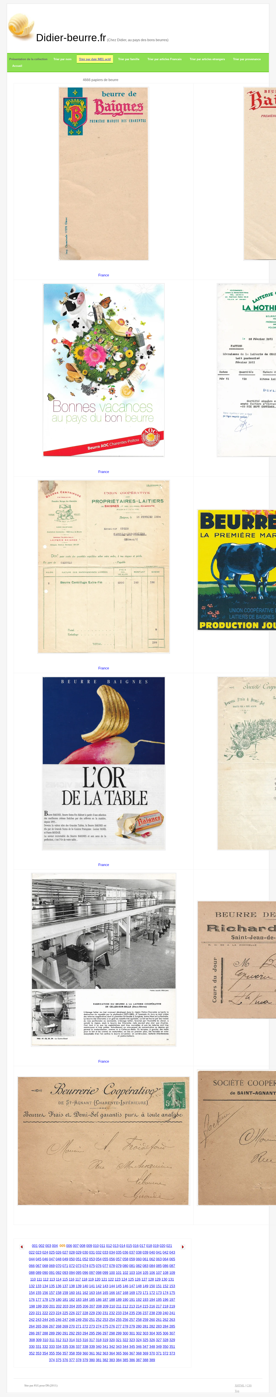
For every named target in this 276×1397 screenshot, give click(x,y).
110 (33, 1279)
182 (72, 1299)
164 (99, 1293)
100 (112, 1273)
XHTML (240, 1385)
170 (139, 1293)
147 (132, 1286)
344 (125, 1346)
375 (58, 1360)
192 (139, 1299)
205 (79, 1306)
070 (58, 1266)
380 (92, 1360)
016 (136, 1246)
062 (152, 1259)
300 (125, 1333)
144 (112, 1286)
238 (152, 1313)
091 (52, 1273)
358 (72, 1353)
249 (79, 1320)
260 (152, 1320)
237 (145, 1313)
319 (105, 1340)
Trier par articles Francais (164, 59)
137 (65, 1286)
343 (119, 1346)
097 (92, 1273)
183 (79, 1299)
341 (105, 1346)
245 (52, 1320)
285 (172, 1326)
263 (172, 1320)
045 (38, 1259)
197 (172, 1299)
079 (119, 1266)
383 (112, 1360)
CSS (249, 1385)
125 (131, 1279)
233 (119, 1313)
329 (172, 1340)
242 (32, 1320)
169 (132, 1293)
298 (112, 1333)
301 (132, 1333)
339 (92, 1346)
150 (152, 1286)
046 (45, 1259)
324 (139, 1340)
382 (105, 1360)
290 (58, 1333)
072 (72, 1266)
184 (85, 1299)
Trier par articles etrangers (207, 59)
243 (38, 1320)
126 (138, 1279)
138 (72, 1286)
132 (32, 1286)
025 (52, 1252)
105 (145, 1273)
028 (72, 1252)
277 (119, 1326)
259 (145, 1320)
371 (159, 1353)
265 (38, 1326)
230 (99, 1313)
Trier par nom (62, 59)
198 (32, 1306)
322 (125, 1340)
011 (102, 1246)
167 (119, 1293)
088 (32, 1273)
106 (152, 1273)
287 (38, 1333)
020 (162, 1246)
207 (92, 1306)
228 (85, 1313)
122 (111, 1279)
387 (139, 1360)
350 (165, 1346)
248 (72, 1320)
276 (112, 1326)
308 (32, 1340)
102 (125, 1273)
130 (164, 1279)
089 (38, 1273)
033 (105, 1252)
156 (45, 1293)
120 (97, 1279)
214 (139, 1306)
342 (112, 1346)
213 (132, 1306)
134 (45, 1286)
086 (165, 1266)
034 (112, 1252)
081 (132, 1266)
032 (99, 1252)
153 (172, 1286)
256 (125, 1320)
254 (112, 1320)
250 (85, 1320)
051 (79, 1259)
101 (119, 1273)
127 (144, 1279)
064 (165, 1259)
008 (82, 1246)
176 (32, 1299)
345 (132, 1346)
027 (65, 1252)
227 (79, 1313)
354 (45, 1353)
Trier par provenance (247, 59)
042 (165, 1252)
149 (145, 1286)
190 (125, 1299)
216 (152, 1306)
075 (92, 1266)
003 (48, 1246)
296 (99, 1333)
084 (152, 1266)
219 (172, 1306)
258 (139, 1320)
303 (145, 1333)
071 (65, 1266)
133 (38, 1286)
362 (99, 1353)
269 (65, 1326)
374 (52, 1360)
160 (72, 1293)
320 (112, 1340)
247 (65, 1320)
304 (152, 1333)
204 (72, 1306)
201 (52, 1306)
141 (92, 1286)
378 (79, 1360)
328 (165, 1340)
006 (69, 1246)
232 (112, 1313)
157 (52, 1293)
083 (145, 1266)
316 (85, 1340)
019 (156, 1246)
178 (45, 1299)
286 (32, 1333)
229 (92, 1313)
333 (52, 1346)
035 (119, 1252)
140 (85, 1286)
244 (45, 1320)
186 (99, 1299)
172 (152, 1293)
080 (125, 1266)
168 (125, 1293)
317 (92, 1340)
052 (85, 1259)
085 (159, 1266)
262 (165, 1320)
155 (38, 1293)
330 (32, 1346)
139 (79, 1286)
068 (45, 1266)
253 (105, 1320)
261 (159, 1320)
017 (142, 1246)
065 (172, 1259)
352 (32, 1353)
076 (99, 1266)
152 (165, 1286)
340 (99, 1346)
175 (172, 1293)
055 (105, 1259)
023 (38, 1252)
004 (55, 1246)
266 (45, 1326)
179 (52, 1299)
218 (165, 1306)
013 (116, 1246)
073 (79, 1266)
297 (105, 1333)
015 (129, 1246)
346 (139, 1346)
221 (38, 1313)
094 (72, 1273)
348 (152, 1346)
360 (85, 1353)
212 (125, 1306)
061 (145, 1259)
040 (152, 1252)
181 (65, 1299)
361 (92, 1353)
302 (139, 1333)
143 (105, 1286)
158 (58, 1293)
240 (165, 1313)
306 (165, 1333)
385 (125, 1360)
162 (85, 1293)
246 (58, 1320)
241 (172, 1313)
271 (79, 1326)
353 (38, 1353)
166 (112, 1293)
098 (99, 1273)
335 (65, 1346)
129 (158, 1279)
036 (125, 1252)
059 (132, 1259)
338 (85, 1346)
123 (118, 1279)
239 (159, 1313)
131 (171, 1279)
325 (145, 1340)
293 (79, 1333)
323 (132, 1340)
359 (79, 1353)
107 (159, 1273)
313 (65, 1340)
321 (119, 1340)
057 (119, 1259)
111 (39, 1279)
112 (46, 1279)
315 (79, 1340)
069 (52, 1266)
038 (139, 1252)
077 (105, 1266)
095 (79, 1273)
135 (52, 1286)
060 (139, 1259)
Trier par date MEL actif (95, 59)
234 (125, 1313)
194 (152, 1299)
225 (65, 1313)
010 (96, 1246)
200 (45, 1306)
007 (76, 1246)
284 (165, 1326)
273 (92, 1326)
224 (58, 1313)
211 (119, 1306)
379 (85, 1360)
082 (139, 1266)
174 (165, 1293)
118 (84, 1279)
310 (45, 1340)
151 (159, 1286)
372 (165, 1353)
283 (159, 1326)
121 (104, 1279)
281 (145, 1326)
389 (152, 1360)
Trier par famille (128, 59)
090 (45, 1273)
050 (72, 1259)
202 (59, 1306)
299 (119, 1333)
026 (58, 1252)
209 (105, 1306)
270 (72, 1326)
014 (122, 1246)
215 (145, 1306)
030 (85, 1252)
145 (119, 1286)
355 (52, 1353)
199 (39, 1306)
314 (72, 1340)
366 (125, 1353)
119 (91, 1279)
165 (105, 1293)
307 (172, 1333)
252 (99, 1320)
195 (159, 1299)
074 (85, 1266)
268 (58, 1326)
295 (92, 1333)
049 (65, 1259)
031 (92, 1252)
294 (85, 1333)
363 (105, 1353)
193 (145, 1299)
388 (145, 1360)
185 (92, 1299)
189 (119, 1299)
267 (52, 1326)
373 (172, 1353)
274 (99, 1326)
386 (132, 1360)
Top (237, 1390)
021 (169, 1246)
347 (145, 1346)
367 (132, 1353)
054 (99, 1259)
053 (92, 1259)
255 (119, 1320)
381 (99, 1360)
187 (105, 1299)
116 (71, 1279)
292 (72, 1333)
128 (151, 1279)
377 (72, 1360)
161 (79, 1293)
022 (32, 1252)
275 (105, 1326)
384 (119, 1360)
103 (132, 1273)
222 (45, 1313)
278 (125, 1326)
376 (65, 1360)
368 (139, 1353)
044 (32, 1259)
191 (132, 1299)
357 (65, 1353)
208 (99, 1306)
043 (172, 1252)
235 (132, 1313)
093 (65, 1273)
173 (159, 1293)
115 (65, 1279)
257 (132, 1320)
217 (159, 1306)
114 (58, 1279)
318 (99, 1340)
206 (85, 1306)
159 (65, 1293)
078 (112, 1266)
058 (125, 1259)
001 (35, 1246)
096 (85, 1273)
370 (152, 1353)
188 (112, 1299)
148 (139, 1286)
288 (45, 1333)
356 (58, 1353)
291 (65, 1333)
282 (152, 1326)
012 (109, 1246)
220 (32, 1313)
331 (38, 1346)
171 (145, 1293)
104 (139, 1273)
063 (159, 1259)
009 (89, 1246)
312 (58, 1340)
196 (165, 1299)
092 (58, 1273)
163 (92, 1293)
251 (92, 1320)
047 (52, 1259)
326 (152, 1340)
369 (145, 1353)
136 (58, 1286)
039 (145, 1252)
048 (58, 1259)
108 (165, 1273)
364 (112, 1353)
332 (45, 1346)
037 (132, 1252)
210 (112, 1306)
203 (65, 1306)
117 (78, 1279)
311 (52, 1340)
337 (79, 1346)
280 (139, 1326)
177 (38, 1299)
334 (58, 1346)
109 (172, 1273)
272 (85, 1326)
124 (124, 1279)
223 (52, 1313)
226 (72, 1313)
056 (112, 1259)
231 (105, 1313)
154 (32, 1293)
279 (132, 1326)
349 (159, 1346)
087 (172, 1266)
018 (149, 1246)
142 (99, 1286)
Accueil (17, 65)
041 (159, 1252)
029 (79, 1252)
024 (45, 1252)
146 (125, 1286)
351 (172, 1346)
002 (41, 1246)
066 (32, 1266)
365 (119, 1353)
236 (139, 1313)
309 (39, 1340)
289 (52, 1333)
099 (105, 1273)
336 (72, 1346)
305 (159, 1333)
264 (32, 1326)
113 (52, 1279)
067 (38, 1266)
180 (58, 1299)
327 (159, 1340)
